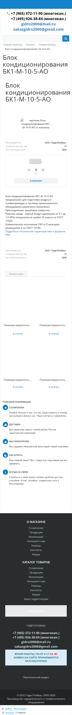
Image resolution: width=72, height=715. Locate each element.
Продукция (36, 532)
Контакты (36, 550)
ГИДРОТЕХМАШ (36, 3)
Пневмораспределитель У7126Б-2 (22, 325)
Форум (36, 554)
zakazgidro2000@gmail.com (38, 29)
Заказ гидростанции (36, 599)
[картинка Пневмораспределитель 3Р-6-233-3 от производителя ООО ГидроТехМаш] (18, 358)
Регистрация (20, 708)
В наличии (18, 333)
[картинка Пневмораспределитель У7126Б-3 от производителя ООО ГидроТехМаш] (54, 304)
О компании (36, 528)
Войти (8, 708)
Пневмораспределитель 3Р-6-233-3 (22, 379)
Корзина (9, 712)
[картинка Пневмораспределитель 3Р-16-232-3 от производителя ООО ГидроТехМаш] (54, 358)
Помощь (36, 545)
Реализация (36, 536)
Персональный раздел (36, 677)
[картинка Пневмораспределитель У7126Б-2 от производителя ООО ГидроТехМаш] (18, 304)
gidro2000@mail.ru (38, 24)
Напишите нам (36, 541)
